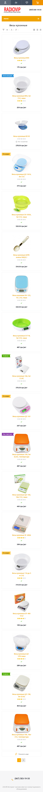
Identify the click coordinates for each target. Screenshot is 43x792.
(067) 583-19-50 (35, 10)
